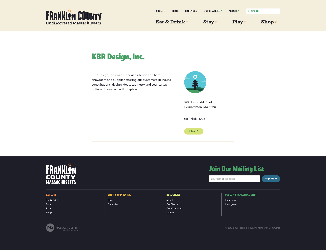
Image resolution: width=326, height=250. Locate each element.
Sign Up (269, 178)
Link (192, 131)
